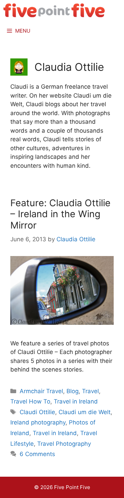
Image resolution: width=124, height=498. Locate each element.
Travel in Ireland (76, 401)
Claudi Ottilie (37, 412)
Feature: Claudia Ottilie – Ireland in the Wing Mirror (60, 214)
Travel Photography (64, 443)
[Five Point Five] (54, 10)
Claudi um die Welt (85, 412)
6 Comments (37, 454)
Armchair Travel (41, 391)
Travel (90, 391)
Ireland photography (37, 422)
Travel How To (30, 401)
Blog (72, 391)
